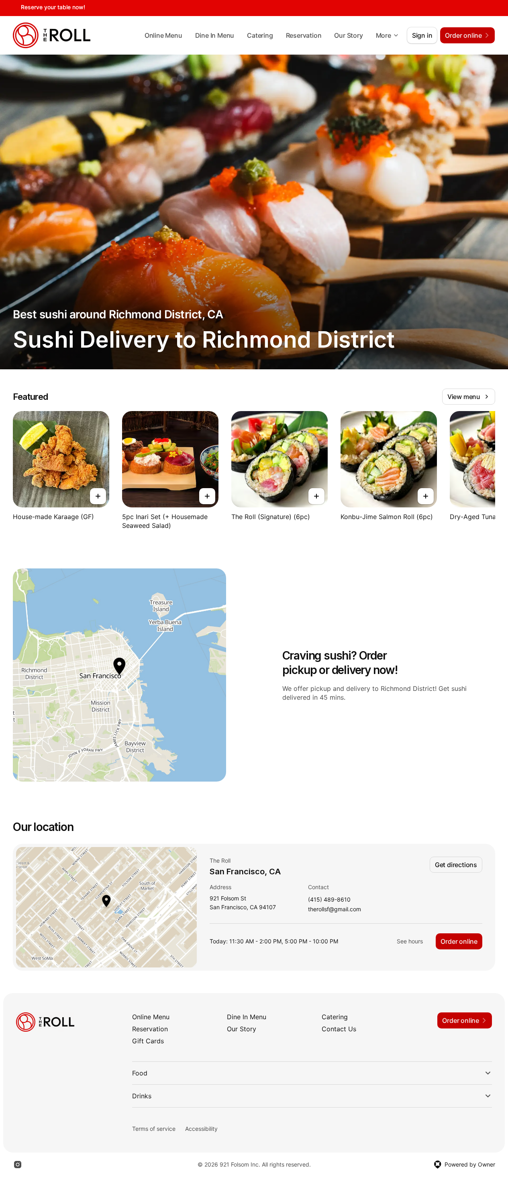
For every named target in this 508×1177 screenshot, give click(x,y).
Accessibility (201, 1128)
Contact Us (339, 1029)
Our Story (348, 35)
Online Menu (163, 35)
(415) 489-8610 (329, 900)
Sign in (422, 35)
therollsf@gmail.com (334, 909)
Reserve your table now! (53, 7)
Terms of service (153, 1128)
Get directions (456, 865)
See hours (410, 941)
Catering (260, 35)
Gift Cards (148, 1041)
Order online (459, 941)
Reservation (304, 35)
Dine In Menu (215, 35)
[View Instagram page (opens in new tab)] (17, 1164)
